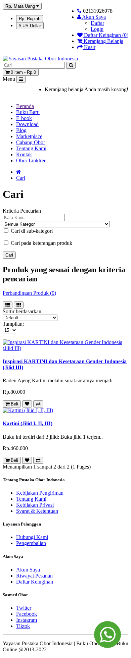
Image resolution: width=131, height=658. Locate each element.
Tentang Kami (31, 148)
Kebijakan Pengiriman (39, 493)
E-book (24, 118)
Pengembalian (31, 543)
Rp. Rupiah (29, 18)
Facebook (26, 614)
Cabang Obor (30, 142)
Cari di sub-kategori (31, 231)
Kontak (24, 154)
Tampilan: (13, 324)
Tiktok (23, 626)
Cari (20, 178)
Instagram (26, 620)
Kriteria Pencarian (22, 211)
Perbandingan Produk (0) (29, 293)
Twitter (23, 608)
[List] (7, 305)
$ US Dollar (30, 25)
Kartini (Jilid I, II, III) (27, 423)
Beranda (25, 106)
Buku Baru (28, 112)
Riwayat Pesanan (34, 576)
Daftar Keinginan (34, 582)
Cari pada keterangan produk (40, 243)
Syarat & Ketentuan (37, 511)
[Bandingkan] (38, 403)
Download (27, 124)
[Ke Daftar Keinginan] (27, 403)
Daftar (97, 23)
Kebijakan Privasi (35, 505)
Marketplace (29, 136)
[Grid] (19, 305)
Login (97, 29)
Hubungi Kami (32, 537)
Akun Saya (28, 569)
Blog (21, 130)
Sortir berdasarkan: (23, 311)
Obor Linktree (31, 160)
